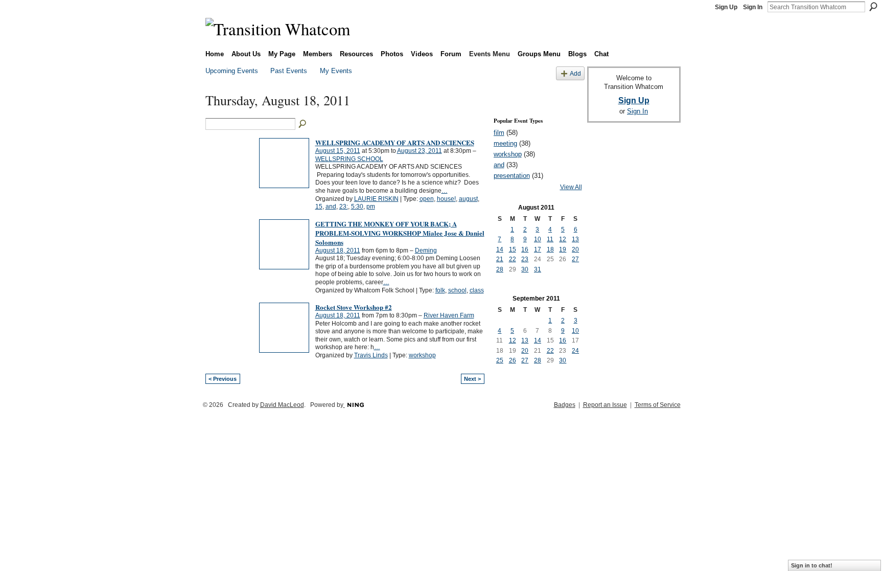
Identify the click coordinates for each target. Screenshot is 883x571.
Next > (472, 379)
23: (343, 206)
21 (499, 259)
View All (571, 187)
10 (537, 239)
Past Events (288, 71)
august (468, 198)
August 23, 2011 (419, 150)
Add (575, 73)
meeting (505, 143)
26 (512, 360)
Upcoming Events (231, 71)
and (331, 206)
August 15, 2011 (337, 150)
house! (446, 198)
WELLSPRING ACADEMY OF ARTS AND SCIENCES (394, 142)
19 (562, 249)
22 (512, 259)
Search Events (303, 124)
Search (873, 6)
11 (550, 239)
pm (370, 206)
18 (550, 249)
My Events (336, 71)
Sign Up (726, 7)
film (499, 132)
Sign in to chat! (811, 565)
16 (524, 249)
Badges (564, 404)
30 (524, 269)
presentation (512, 175)
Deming (426, 250)
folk (440, 290)
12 (562, 239)
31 (537, 269)
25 (499, 360)
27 (575, 259)
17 (537, 249)
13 (575, 239)
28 (499, 269)
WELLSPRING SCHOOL (349, 159)
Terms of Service (658, 404)
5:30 (357, 206)
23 (524, 259)
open (427, 198)
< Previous (222, 379)
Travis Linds (371, 355)
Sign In (752, 7)
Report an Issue (605, 404)
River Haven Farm (449, 315)
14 (499, 249)
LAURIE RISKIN (376, 198)
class (477, 290)
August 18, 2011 (337, 250)
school (457, 290)
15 (318, 206)
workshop (422, 355)
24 (575, 350)
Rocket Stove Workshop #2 (353, 307)
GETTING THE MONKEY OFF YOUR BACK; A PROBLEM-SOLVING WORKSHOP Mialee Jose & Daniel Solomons (399, 233)
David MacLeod (282, 404)
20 (575, 249)
